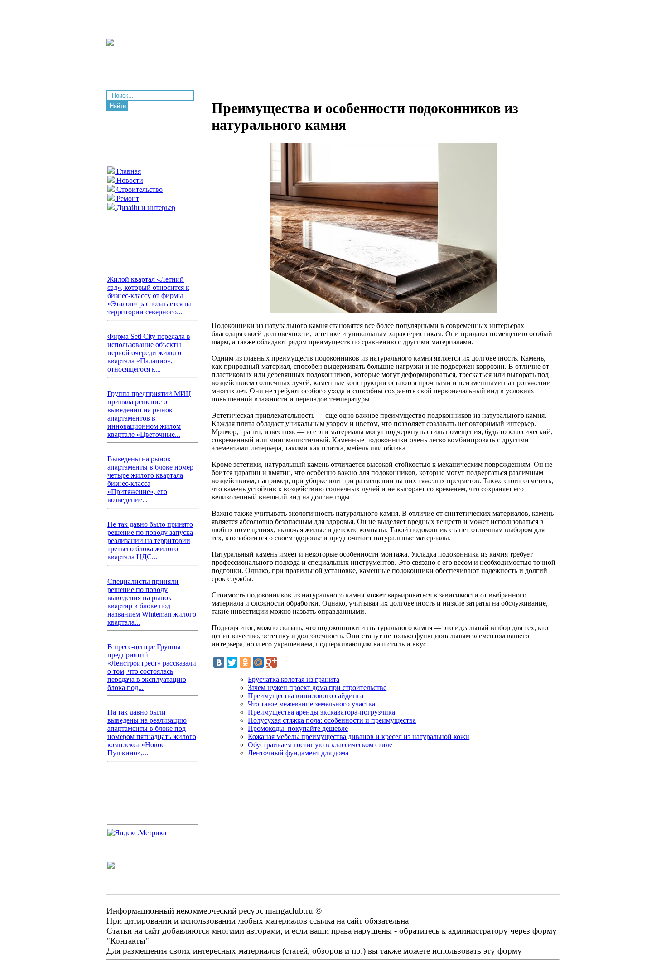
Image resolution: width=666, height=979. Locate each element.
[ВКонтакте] (218, 662)
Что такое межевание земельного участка (311, 704)
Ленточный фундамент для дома (298, 753)
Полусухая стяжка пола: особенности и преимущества (332, 720)
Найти (118, 106)
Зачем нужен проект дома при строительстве (317, 687)
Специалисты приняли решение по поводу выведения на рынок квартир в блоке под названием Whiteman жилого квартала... (151, 602)
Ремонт (127, 198)
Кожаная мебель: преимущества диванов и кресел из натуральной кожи (358, 736)
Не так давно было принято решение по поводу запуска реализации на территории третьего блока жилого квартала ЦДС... (150, 540)
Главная (128, 171)
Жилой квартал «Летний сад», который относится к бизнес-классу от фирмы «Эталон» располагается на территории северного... (149, 295)
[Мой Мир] (258, 662)
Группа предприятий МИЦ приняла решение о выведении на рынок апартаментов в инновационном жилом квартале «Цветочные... (149, 414)
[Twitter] (232, 662)
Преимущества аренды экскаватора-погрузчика (321, 712)
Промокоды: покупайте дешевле (298, 728)
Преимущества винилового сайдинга (305, 696)
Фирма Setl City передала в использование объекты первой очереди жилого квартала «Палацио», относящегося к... (148, 353)
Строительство (139, 189)
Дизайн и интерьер (145, 207)
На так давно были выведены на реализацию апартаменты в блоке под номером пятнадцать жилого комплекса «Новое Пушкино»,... (151, 732)
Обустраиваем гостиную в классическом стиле (320, 745)
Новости (129, 180)
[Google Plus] (271, 662)
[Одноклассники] (245, 662)
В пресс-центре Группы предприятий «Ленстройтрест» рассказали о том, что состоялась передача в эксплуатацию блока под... (151, 667)
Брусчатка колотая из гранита (293, 679)
